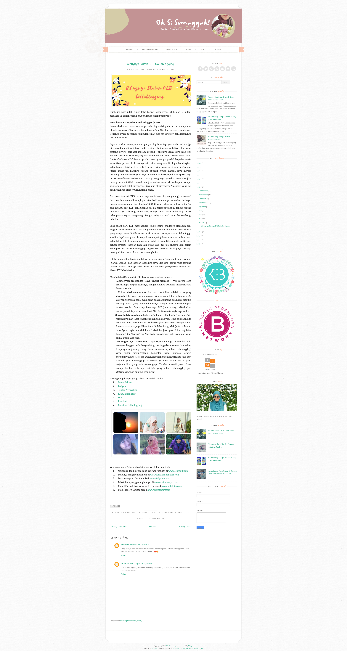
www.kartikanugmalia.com (164, 474)
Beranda (129, 50)
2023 (198, 167)
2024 (198, 163)
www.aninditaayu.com (166, 482)
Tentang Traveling (127, 389)
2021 (198, 175)
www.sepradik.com (178, 470)
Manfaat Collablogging (130, 405)
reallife (160, 518)
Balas (123, 555)
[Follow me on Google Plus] (211, 68)
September (203, 202)
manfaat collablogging (146, 518)
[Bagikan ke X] (116, 506)
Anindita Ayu (127, 563)
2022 (198, 171)
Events (203, 50)
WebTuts (155, 648)
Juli (200, 210)
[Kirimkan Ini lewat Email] (111, 506)
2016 (198, 236)
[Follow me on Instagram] (228, 68)
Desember (203, 190)
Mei (200, 218)
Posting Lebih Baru (118, 526)
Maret (201, 222)
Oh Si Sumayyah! (172, 646)
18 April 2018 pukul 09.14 (144, 563)
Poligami (122, 386)
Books (188, 50)
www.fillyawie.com (160, 478)
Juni (200, 214)
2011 (198, 240)
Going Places (172, 50)
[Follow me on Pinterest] (216, 68)
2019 (198, 183)
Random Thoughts (150, 50)
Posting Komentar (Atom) (131, 620)
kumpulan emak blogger (178, 513)
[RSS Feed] (233, 68)
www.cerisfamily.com (159, 489)
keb (149, 513)
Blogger (191, 646)
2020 (198, 179)
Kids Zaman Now (127, 393)
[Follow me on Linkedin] (222, 68)
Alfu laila (125, 544)
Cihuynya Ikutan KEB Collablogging (150, 64)
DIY (120, 397)
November (203, 194)
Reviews (217, 50)
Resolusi (122, 401)
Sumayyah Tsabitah (139, 69)
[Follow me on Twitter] (205, 68)
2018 (198, 187)
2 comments (169, 69)
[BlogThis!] (113, 506)
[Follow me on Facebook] (200, 68)
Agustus (202, 206)
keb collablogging (159, 513)
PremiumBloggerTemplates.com (192, 648)
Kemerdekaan (125, 382)
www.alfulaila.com (172, 486)
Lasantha (176, 648)
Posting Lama (184, 526)
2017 (198, 232)
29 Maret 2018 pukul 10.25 (140, 544)
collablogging (141, 513)
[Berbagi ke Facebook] (118, 506)
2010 (198, 244)
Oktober (202, 198)
